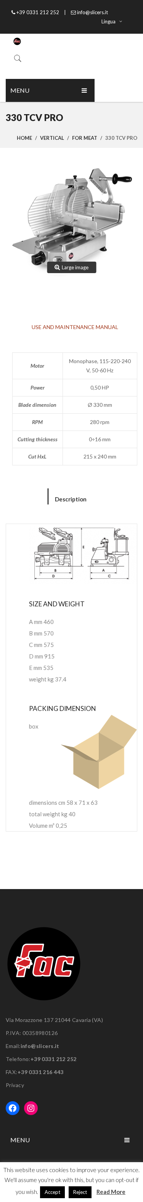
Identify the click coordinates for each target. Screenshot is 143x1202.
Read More (110, 1191)
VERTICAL (52, 138)
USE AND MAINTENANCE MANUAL (75, 327)
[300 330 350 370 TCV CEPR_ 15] (71, 223)
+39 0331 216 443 (41, 1072)
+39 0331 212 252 (54, 1059)
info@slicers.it (40, 1046)
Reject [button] (80, 1192)
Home (24, 138)
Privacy (15, 1085)
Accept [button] (52, 1192)
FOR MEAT (84, 138)
